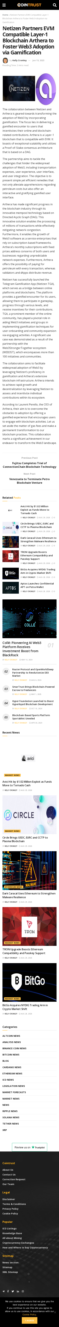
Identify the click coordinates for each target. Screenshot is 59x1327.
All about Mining (12, 1238)
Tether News (10, 1123)
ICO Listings (9, 1228)
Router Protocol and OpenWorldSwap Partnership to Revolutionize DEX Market (33, 672)
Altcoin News (11, 1035)
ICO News (8, 1079)
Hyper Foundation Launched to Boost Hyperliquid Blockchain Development (33, 702)
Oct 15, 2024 (36, 708)
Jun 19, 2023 (38, 60)
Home (5, 14)
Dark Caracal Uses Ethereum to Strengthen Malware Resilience (38, 539)
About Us (7, 1169)
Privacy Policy (10, 1208)
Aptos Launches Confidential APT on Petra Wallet (37, 585)
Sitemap (7, 1267)
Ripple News (10, 1111)
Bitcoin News (10, 1054)
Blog (5, 1060)
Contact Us (9, 1174)
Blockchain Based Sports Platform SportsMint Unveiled (31, 717)
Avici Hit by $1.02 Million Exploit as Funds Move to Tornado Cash (34, 510)
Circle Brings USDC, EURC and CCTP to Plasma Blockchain (37, 525)
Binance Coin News (14, 1048)
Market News (12, 775)
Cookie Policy (10, 1213)
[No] (55, 1312)
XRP (4, 1130)
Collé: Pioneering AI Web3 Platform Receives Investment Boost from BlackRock (21, 648)
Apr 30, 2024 (36, 723)
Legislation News (13, 1086)
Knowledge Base (12, 1233)
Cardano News (11, 1067)
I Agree (29, 1320)
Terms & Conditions (14, 1204)
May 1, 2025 (36, 694)
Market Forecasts (14, 1092)
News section (10, 1262)
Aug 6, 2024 (36, 680)
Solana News (10, 1117)
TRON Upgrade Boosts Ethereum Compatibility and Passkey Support (36, 555)
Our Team (8, 1184)
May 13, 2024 (26, 660)
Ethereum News (13, 887)
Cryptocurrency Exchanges (18, 1242)
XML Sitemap (10, 1272)
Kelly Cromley (19, 60)
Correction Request (13, 1179)
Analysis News (11, 1042)
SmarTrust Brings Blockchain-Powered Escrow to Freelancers (33, 688)
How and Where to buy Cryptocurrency (25, 1247)
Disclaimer (8, 1199)
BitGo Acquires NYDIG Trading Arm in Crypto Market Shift (37, 571)
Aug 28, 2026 (44, 577)
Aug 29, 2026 (44, 517)
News (5, 1104)
